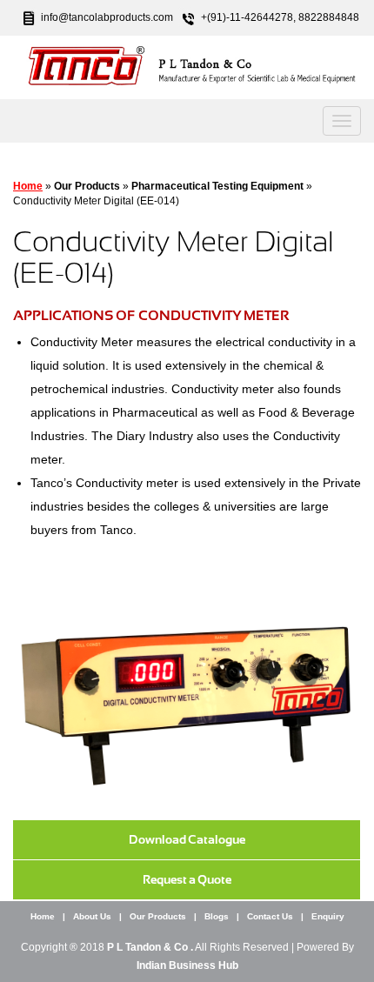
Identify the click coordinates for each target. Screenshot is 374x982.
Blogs (216, 916)
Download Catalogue (187, 839)
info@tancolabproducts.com (107, 17)
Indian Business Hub (187, 965)
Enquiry (327, 916)
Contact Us (270, 916)
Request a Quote (187, 879)
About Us (92, 916)
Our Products (158, 916)
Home (28, 186)
